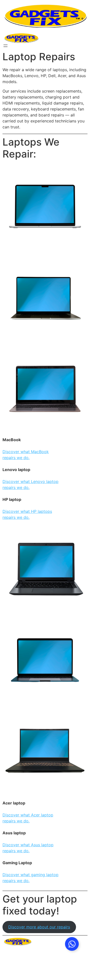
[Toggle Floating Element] (72, 944)
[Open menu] (5, 46)
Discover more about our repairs (39, 926)
